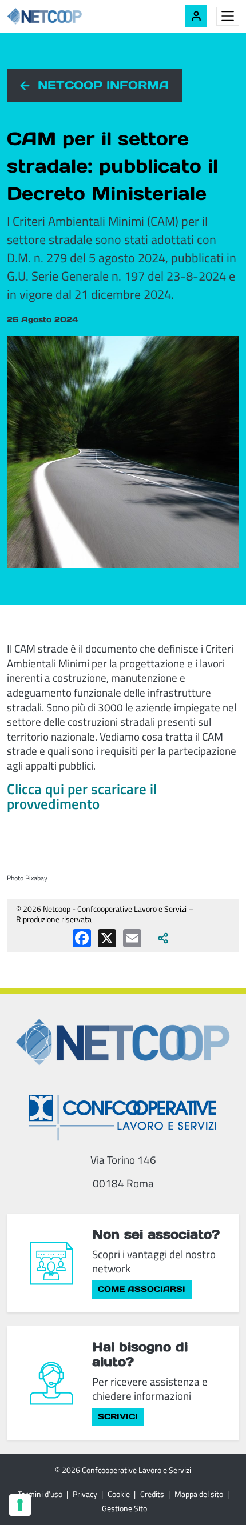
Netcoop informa (103, 85)
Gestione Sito (124, 1508)
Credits (152, 1494)
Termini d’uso (40, 1494)
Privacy (85, 1494)
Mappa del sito (198, 1494)
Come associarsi (141, 1289)
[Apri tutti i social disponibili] (163, 938)
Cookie (119, 1494)
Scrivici (118, 1416)
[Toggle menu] (227, 16)
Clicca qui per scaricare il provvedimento (82, 796)
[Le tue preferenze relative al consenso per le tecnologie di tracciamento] (20, 1505)
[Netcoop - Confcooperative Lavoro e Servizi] (70, 16)
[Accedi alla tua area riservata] (196, 16)
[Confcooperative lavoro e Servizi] (123, 1117)
